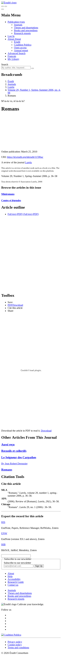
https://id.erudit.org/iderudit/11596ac (25, 157)
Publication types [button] (16, 22)
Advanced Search (16, 53)
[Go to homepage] (9, 2)
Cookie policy (15, 644)
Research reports (22, 33)
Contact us (13, 585)
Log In (11, 36)
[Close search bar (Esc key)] (5, 6)
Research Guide (16, 582)
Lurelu (11, 87)
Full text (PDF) (15, 214)
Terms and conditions (18, 647)
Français (12, 56)
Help (10, 576)
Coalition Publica (22, 44)
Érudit (17, 42)
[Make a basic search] (2, 6)
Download (46, 430)
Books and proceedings (26, 30)
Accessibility (14, 579)
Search (4, 64)
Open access (20, 47)
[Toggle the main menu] (2, 9)
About (17, 39)
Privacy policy (15, 641)
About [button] (11, 39)
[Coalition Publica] (11, 634)
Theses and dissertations (26, 27)
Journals (18, 24)
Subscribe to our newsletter (17, 562)
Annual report (21, 50)
